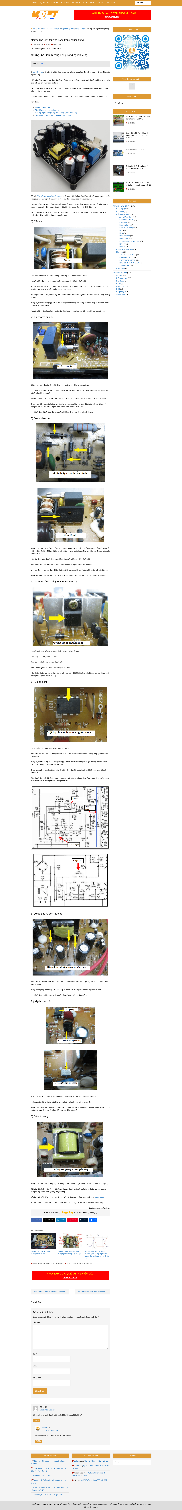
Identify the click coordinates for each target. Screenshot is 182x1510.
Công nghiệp (121, 209)
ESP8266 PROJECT (127, 260)
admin (44, 1428)
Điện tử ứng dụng (68, 29)
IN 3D (118, 283)
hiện (42, 63)
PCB (118, 289)
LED (121, 233)
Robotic (122, 247)
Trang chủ (37, 29)
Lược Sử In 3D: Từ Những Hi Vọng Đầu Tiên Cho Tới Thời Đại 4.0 (137, 135)
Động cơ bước (124, 225)
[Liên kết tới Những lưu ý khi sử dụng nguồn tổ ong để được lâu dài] (43, 1241)
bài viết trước (38, 72)
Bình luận (37, 1322)
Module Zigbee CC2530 (135, 149)
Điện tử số (120, 281)
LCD (121, 230)
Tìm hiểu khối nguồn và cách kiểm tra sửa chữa (53, 115)
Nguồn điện (80, 29)
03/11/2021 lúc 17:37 (48, 1410)
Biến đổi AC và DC (49, 1263)
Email (35, 1366)
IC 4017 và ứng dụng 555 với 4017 (94, 1480)
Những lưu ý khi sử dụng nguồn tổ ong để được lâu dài (43, 1252)
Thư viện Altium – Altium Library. (96, 1461)
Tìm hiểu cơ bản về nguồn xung (47, 110)
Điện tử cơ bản (122, 278)
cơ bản (74, 1263)
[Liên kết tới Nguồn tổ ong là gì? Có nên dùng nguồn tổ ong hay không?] (70, 1241)
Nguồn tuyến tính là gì (43, 107)
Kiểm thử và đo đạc (126, 228)
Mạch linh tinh (124, 236)
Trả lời (36, 1420)
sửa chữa (89, 1263)
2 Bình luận (57, 44)
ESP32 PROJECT (126, 257)
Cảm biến (123, 222)
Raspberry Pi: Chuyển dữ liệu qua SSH (48, 1495)
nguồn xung (99, 1197)
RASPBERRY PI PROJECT (130, 263)
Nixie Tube (120, 286)
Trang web (37, 1378)
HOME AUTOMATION (124, 249)
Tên (35, 1354)
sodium (77, 1461)
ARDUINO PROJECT (127, 255)
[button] (62, 1212)
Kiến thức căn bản (120, 273)
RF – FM (122, 244)
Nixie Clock (120, 268)
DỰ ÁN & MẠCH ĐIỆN (51, 29)
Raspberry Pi (121, 292)
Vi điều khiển (124, 266)
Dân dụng (120, 211)
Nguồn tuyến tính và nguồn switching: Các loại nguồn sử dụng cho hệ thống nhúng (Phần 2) (97, 1254)
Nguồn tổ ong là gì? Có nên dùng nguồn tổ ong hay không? (69, 1252)
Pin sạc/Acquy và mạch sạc (129, 241)
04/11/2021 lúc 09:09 (50, 1430)
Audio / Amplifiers (125, 217)
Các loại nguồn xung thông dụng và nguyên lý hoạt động (56, 113)
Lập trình (119, 252)
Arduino (119, 275)
